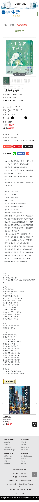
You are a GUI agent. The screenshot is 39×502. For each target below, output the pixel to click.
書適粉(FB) (7, 447)
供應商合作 (7, 458)
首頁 (5, 25)
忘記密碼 (23, 442)
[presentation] (3, 403)
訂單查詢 (23, 445)
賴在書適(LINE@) (9, 450)
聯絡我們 (23, 463)
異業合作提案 (8, 456)
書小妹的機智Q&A (26, 456)
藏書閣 (12, 25)
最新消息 (7, 445)
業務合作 (7, 461)
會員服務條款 (25, 447)
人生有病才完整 (22, 25)
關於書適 (7, 442)
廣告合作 (7, 463)
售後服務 (23, 461)
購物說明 (23, 458)
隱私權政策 (24, 450)
